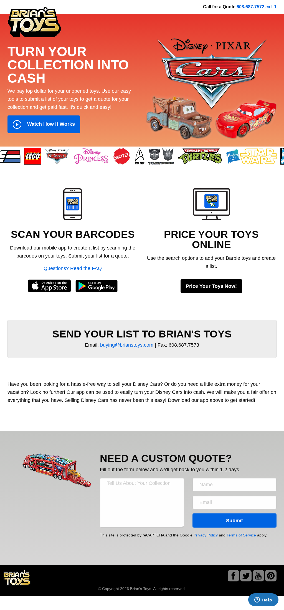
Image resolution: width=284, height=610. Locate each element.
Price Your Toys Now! (211, 286)
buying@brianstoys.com (126, 345)
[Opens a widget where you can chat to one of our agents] (263, 600)
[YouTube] (258, 577)
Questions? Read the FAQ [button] (73, 268)
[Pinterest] (271, 577)
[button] (72, 204)
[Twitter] (246, 577)
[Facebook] (233, 577)
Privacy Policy (206, 535)
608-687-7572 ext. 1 (257, 6)
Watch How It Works (50, 124)
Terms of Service (241, 535)
